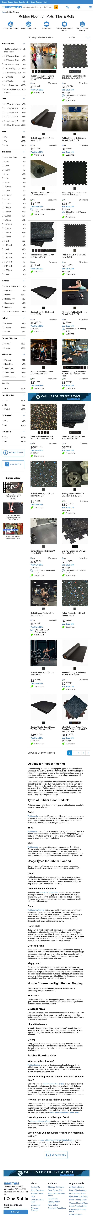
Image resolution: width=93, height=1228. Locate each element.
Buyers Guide (13, 2)
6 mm (6, 162)
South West (9, 373)
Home (4, 12)
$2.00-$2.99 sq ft (11, 108)
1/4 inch (7, 212)
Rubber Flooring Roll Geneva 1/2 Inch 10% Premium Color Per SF (74, 374)
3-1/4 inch (8, 266)
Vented (7, 332)
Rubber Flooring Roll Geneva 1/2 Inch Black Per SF (42, 373)
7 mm (6, 166)
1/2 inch (7, 220)
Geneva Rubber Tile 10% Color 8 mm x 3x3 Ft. (74, 552)
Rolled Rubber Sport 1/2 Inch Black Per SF (42, 139)
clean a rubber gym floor (39, 1121)
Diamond (8, 323)
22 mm (7, 199)
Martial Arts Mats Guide (78, 1197)
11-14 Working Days (12, 73)
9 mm (6, 178)
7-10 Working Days (12, 68)
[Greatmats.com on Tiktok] (22, 1198)
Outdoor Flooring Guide (78, 1203)
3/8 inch (7, 216)
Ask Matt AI (15, 464)
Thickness (6, 152)
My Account (35, 1205)
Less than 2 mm (10, 157)
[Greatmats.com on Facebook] (4, 1198)
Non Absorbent (8, 395)
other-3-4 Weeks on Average (12, 90)
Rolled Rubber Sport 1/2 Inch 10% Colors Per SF (73, 437)
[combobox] (40, 7)
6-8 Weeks (8, 81)
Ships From (7, 354)
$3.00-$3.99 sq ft (11, 112)
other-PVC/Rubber (11, 311)
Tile (5, 141)
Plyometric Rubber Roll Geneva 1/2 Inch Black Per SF (43, 194)
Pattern (5, 318)
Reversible (6, 432)
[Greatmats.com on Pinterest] (18, 1198)
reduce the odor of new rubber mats (64, 1112)
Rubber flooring (34, 1065)
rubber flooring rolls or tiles (53, 1084)
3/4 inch (7, 233)
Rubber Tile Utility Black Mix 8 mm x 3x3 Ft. (74, 256)
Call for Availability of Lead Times (12, 50)
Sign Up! (15, 1212)
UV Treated (6, 416)
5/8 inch (7, 228)
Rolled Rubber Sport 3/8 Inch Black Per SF (42, 674)
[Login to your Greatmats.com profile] (78, 7)
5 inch (6, 274)
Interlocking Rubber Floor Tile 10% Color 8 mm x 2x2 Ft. (74, 77)
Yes (5, 401)
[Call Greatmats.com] (67, 7)
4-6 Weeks (8, 77)
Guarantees (53, 1199)
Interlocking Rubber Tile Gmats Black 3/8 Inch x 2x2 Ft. (74, 194)
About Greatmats (37, 1190)
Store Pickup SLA (55, 1190)
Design (4, 2)
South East (8, 368)
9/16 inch (8, 224)
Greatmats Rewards (35, 1209)
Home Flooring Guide (78, 1200)
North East (8, 364)
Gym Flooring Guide (77, 1193)
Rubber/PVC (9, 299)
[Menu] (3, 7)
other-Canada (9, 377)
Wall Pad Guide (75, 1215)
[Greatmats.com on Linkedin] (27, 1198)
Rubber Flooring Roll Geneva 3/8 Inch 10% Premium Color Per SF (42, 78)
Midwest (7, 360)
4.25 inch (8, 270)
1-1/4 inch (8, 245)
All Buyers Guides (76, 1187)
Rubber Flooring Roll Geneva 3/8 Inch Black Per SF (74, 674)
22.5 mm (7, 203)
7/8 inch (7, 237)
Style (4, 131)
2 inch (6, 249)
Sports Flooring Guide (78, 1206)
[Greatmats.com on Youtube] (13, 1198)
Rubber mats (33, 847)
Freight (7, 348)
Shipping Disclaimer (56, 1187)
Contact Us (35, 1187)
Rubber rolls (33, 816)
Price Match (53, 1205)
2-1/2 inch (8, 258)
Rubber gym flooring (36, 910)
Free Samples (24, 2)
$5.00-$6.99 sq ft (11, 121)
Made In (5, 383)
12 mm (7, 191)
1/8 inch (7, 208)
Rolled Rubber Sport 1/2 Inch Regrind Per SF (73, 614)
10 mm (7, 182)
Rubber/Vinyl (9, 303)
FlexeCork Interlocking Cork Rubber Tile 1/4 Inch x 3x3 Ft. (42, 437)
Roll (6, 145)
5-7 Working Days (11, 64)
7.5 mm (7, 170)
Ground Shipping (9, 338)
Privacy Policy (54, 1202)
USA (6, 389)
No (5, 405)
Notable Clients (37, 1193)
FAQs (33, 1197)
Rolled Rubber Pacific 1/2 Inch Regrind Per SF (43, 614)
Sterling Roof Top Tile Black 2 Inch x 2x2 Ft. (42, 313)
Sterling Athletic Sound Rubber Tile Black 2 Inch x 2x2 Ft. (43, 728)
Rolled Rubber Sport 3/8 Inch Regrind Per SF (42, 495)
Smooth (7, 328)
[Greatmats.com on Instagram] (8, 1198)
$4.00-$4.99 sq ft (11, 117)
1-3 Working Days (11, 56)
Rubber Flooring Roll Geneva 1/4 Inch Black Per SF (74, 139)
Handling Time (8, 44)
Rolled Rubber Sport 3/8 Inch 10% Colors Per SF (42, 256)
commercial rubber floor (48, 892)
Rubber (7, 295)
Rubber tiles (33, 832)
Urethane (8, 307)
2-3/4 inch (8, 262)
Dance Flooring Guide (78, 1190)
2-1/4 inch (8, 253)
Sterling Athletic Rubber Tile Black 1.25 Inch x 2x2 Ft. (73, 495)
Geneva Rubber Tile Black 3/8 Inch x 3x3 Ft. (43, 552)
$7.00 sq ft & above (12, 125)
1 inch (6, 241)
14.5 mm (7, 195)
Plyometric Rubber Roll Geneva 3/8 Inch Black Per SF (74, 313)
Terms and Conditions (57, 1208)
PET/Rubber (9, 291)
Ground (7, 344)
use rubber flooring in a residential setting (58, 1140)
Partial (7, 409)
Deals (33, 2)
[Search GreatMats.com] (56, 7)
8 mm (6, 174)
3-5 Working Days (11, 60)
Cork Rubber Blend (12, 286)
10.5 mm (7, 187)
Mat (5, 137)
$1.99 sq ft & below (12, 104)
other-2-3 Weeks (11, 85)
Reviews (39, 2)
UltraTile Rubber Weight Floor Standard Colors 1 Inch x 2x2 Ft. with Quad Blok (75, 729)
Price (4, 99)
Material (5, 281)
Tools (45, 2)
